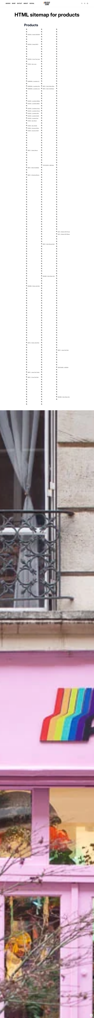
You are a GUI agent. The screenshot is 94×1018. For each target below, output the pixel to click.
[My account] (84, 3)
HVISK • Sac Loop (32, 64)
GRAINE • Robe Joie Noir (34, 286)
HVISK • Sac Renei (32, 120)
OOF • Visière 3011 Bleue (64, 234)
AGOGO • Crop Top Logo (34, 59)
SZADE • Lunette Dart (33, 118)
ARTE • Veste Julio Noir (33, 342)
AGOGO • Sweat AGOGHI (34, 34)
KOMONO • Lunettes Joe (34, 88)
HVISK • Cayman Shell (33, 130)
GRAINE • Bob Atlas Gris (64, 397)
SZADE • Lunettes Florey (34, 111)
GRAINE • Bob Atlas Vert (49, 276)
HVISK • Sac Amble (32, 125)
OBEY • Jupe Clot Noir (63, 350)
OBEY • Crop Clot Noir (33, 377)
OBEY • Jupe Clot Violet (33, 372)
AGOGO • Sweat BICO (33, 44)
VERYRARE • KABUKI (63, 367)
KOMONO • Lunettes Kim (34, 86)
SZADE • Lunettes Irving (34, 108)
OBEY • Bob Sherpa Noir (49, 244)
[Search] (81, 3)
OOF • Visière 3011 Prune (64, 231)
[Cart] (87, 3)
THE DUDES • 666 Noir (48, 165)
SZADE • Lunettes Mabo (34, 103)
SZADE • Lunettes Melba (34, 101)
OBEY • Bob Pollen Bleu (48, 86)
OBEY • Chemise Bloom (33, 175)
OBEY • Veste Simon (33, 150)
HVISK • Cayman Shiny (33, 128)
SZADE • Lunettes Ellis (33, 113)
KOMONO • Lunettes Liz (33, 81)
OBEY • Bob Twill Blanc (48, 88)
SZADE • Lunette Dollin (33, 116)
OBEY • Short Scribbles (33, 167)
